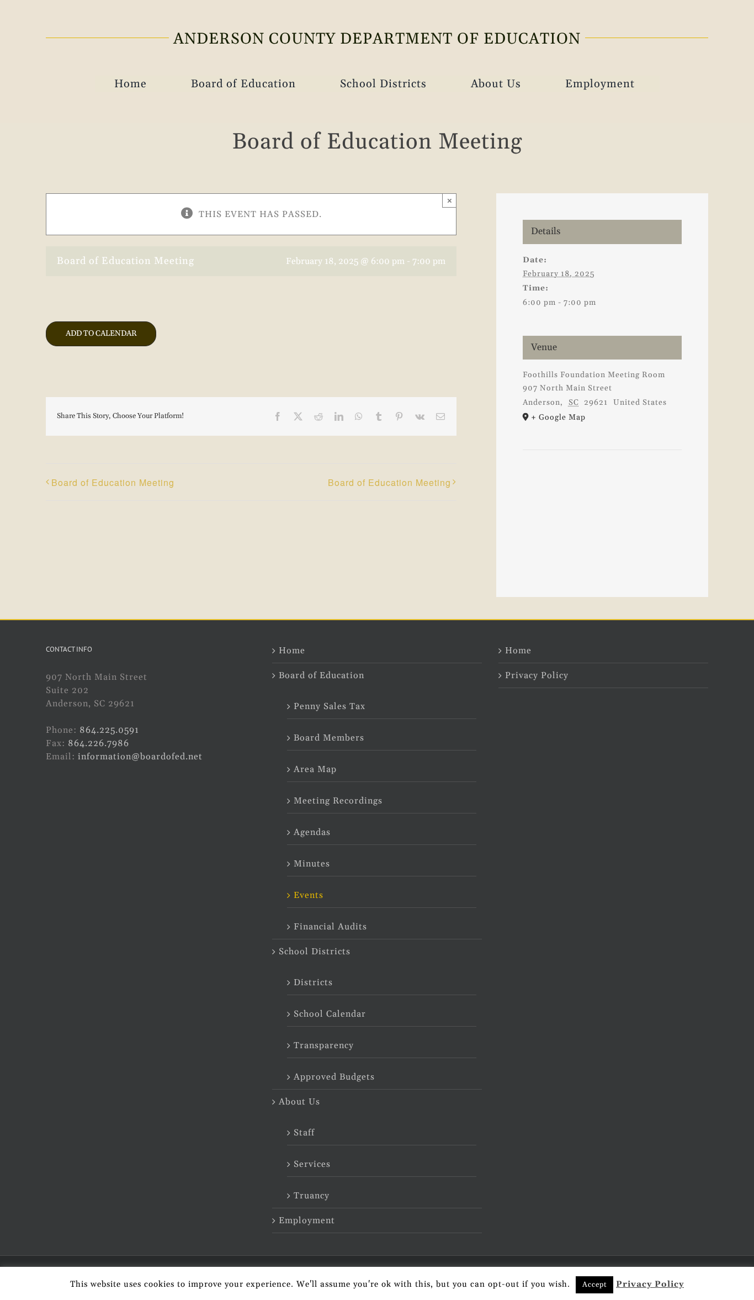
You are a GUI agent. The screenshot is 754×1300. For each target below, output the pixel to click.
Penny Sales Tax (329, 706)
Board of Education (321, 675)
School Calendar (330, 1013)
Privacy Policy (537, 675)
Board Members (329, 737)
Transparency (324, 1045)
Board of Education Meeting (112, 482)
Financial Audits (330, 926)
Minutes (312, 863)
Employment (307, 1220)
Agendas (312, 832)
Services (312, 1164)
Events (308, 895)
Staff (304, 1132)
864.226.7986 (98, 743)
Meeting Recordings (338, 800)
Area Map (315, 769)
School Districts (315, 951)
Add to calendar (101, 334)
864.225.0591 (109, 730)
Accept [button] (594, 1284)
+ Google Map (558, 417)
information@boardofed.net (140, 756)
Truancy (312, 1195)
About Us (299, 1101)
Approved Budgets (334, 1076)
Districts (313, 982)
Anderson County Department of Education (377, 39)
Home (292, 650)
